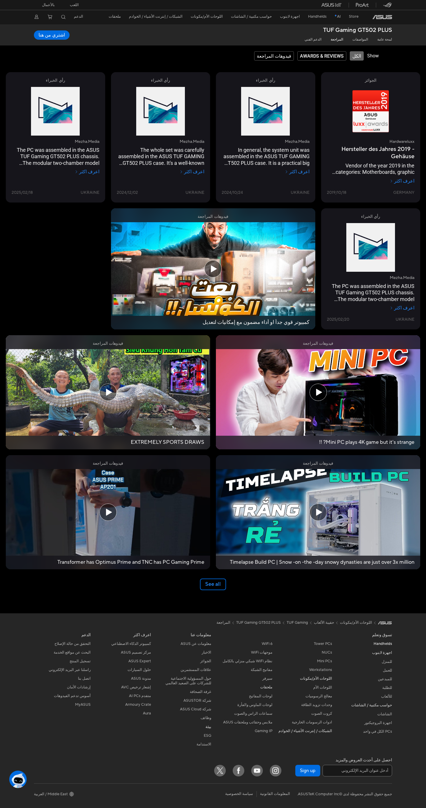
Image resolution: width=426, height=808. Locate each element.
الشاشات (384, 714)
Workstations (320, 669)
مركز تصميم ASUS (136, 652)
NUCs (327, 652)
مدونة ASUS (141, 678)
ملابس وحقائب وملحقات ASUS (247, 722)
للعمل (387, 670)
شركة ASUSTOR (197, 700)
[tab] (357, 56)
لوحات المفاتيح (260, 696)
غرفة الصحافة (200, 692)
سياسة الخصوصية (239, 793)
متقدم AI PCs (140, 696)
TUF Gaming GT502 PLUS (357, 30)
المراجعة (337, 39)
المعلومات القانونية (275, 793)
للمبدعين (385, 679)
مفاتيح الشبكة (261, 669)
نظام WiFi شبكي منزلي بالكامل (247, 661)
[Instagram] (275, 770)
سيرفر (267, 678)
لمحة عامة (384, 39)
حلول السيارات (139, 669)
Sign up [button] (308, 771)
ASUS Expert (139, 661)
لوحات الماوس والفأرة (254, 705)
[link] (382, 17)
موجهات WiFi (261, 652)
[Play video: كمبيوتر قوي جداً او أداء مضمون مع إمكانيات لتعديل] (213, 269)
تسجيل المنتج (80, 661)
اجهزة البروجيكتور (378, 723)
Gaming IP (263, 731)
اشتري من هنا (52, 35)
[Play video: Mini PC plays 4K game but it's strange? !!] (318, 392)
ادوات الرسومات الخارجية (312, 722)
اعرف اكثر (404, 181)
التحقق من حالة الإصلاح (72, 643)
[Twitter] (220, 770)
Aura (147, 713)
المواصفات (360, 39)
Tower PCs (323, 643)
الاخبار (206, 652)
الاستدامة (203, 744)
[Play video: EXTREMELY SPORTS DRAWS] (108, 392)
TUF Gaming (297, 622)
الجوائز (205, 661)
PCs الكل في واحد (377, 731)
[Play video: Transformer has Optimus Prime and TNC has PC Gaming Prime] (108, 512)
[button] (74, 5)
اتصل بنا (84, 678)
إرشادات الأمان (79, 687)
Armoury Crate (138, 704)
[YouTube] (257, 770)
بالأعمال (48, 5)
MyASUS (83, 704)
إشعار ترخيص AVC (136, 687)
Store (353, 16)
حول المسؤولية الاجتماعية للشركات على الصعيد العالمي (188, 680)
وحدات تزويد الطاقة (316, 705)
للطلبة (387, 687)
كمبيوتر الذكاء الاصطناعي (131, 643)
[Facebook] (238, 770)
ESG (207, 735)
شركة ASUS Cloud (195, 709)
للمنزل (387, 661)
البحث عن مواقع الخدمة (72, 652)
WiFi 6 (267, 643)
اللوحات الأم (322, 687)
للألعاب (386, 696)
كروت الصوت (321, 713)
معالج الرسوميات (318, 696)
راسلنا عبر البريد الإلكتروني (70, 669)
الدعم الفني (313, 39)
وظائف (206, 718)
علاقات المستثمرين (196, 669)
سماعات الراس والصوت (253, 713)
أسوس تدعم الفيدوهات (72, 696)
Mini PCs (324, 661)
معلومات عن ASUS (196, 643)
